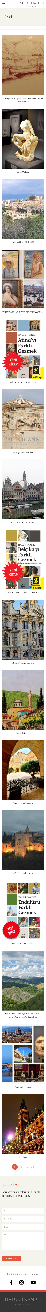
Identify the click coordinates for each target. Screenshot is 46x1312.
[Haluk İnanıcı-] (30, 4)
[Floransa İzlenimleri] (23, 1054)
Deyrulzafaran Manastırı (23, 803)
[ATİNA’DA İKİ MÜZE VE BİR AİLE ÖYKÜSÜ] (23, 279)
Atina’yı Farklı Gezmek (23, 452)
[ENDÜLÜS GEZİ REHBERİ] (23, 840)
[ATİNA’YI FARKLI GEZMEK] (23, 349)
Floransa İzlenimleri (23, 1087)
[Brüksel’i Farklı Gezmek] (23, 630)
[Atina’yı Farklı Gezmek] (23, 419)
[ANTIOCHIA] (23, 139)
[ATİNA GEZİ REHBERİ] (23, 209)
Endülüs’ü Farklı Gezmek (23, 943)
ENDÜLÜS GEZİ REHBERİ (23, 873)
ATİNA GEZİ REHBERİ (23, 242)
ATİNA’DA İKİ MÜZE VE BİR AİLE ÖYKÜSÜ (23, 312)
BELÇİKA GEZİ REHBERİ (23, 522)
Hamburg (23, 1157)
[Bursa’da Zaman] (23, 700)
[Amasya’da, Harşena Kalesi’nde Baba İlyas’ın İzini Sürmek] (23, 65)
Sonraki (30, 1166)
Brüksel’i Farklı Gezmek (23, 663)
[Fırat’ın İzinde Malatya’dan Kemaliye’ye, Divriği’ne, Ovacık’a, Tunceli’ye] (23, 981)
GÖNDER (10, 1258)
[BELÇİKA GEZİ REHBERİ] (23, 489)
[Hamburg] (23, 1124)
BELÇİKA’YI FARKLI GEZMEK (23, 593)
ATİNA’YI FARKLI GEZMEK (23, 382)
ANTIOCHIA (23, 172)
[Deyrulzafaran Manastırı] (23, 770)
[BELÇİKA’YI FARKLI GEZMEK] (23, 560)
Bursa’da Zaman (23, 733)
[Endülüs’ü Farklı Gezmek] (23, 910)
